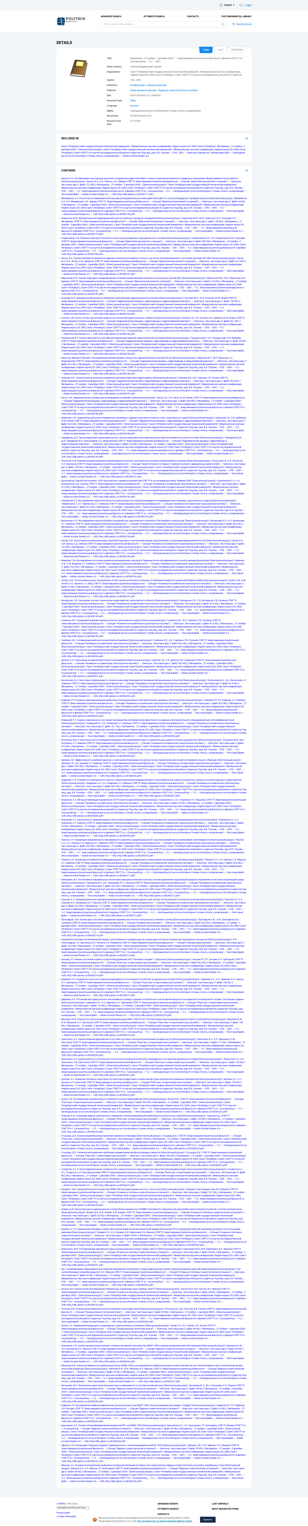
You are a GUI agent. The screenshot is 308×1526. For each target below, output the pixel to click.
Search (222, 24)
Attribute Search (154, 16)
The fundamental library (236, 16)
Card (220, 49)
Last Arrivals (220, 1503)
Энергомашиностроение (143, 90)
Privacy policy (63, 1512)
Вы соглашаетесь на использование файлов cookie (165, 1521)
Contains (68, 170)
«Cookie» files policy (66, 1516)
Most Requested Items (225, 1509)
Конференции (137, 85)
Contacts (193, 16)
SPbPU (62, 1503)
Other (133, 100)
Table (206, 49)
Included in (70, 138)
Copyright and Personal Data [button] (71, 1507)
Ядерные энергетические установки (178, 90)
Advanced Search (111, 16)
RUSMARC (237, 49)
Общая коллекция (157, 85)
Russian (134, 105)
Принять (207, 1519)
